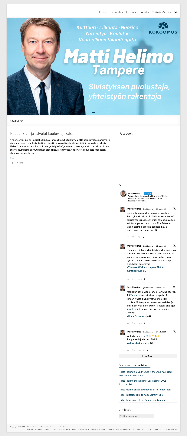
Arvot (74, 429)
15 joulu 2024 (161, 332)
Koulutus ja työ (83, 429)
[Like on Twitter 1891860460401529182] (139, 237)
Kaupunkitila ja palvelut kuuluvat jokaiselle (43, 133)
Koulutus (117, 12)
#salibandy (132, 343)
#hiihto (160, 267)
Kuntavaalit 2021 (138, 429)
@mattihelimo (148, 209)
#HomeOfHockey (136, 316)
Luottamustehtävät (98, 429)
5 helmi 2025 (160, 288)
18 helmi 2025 (161, 209)
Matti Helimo (134, 208)
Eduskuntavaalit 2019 (154, 429)
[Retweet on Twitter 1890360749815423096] (134, 279)
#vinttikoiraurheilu (136, 270)
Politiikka (111, 429)
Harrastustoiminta (123, 429)
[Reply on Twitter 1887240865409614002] (128, 323)
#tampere (143, 343)
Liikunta (131, 12)
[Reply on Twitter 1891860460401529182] (128, 237)
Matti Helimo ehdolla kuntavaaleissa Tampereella (145, 389)
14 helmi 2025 (161, 246)
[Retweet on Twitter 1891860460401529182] (134, 237)
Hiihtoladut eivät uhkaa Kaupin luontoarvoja (142, 399)
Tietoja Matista (161, 12)
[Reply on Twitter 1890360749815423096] (128, 279)
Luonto (144, 12)
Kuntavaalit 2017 (171, 429)
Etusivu (103, 12)
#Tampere (132, 267)
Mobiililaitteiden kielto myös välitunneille (141, 394)
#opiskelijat (133, 308)
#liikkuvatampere (147, 267)
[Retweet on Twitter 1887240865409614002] (134, 323)
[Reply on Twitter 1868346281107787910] (128, 350)
